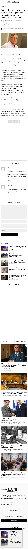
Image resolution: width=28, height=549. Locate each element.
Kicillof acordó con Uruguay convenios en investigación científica (12, 419)
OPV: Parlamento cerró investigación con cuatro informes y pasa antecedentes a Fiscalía (14, 392)
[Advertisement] (14, 141)
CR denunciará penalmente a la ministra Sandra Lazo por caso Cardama (17, 269)
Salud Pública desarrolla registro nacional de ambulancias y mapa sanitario (17, 248)
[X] (12, 121)
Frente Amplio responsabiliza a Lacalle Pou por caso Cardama (17, 261)
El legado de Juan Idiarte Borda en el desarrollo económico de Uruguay (13, 446)
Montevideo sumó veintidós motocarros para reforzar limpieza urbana (16, 255)
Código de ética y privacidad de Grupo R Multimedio (14, 520)
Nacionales (3, 6)
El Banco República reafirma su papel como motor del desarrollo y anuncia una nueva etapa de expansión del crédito (13, 365)
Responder (9, 180)
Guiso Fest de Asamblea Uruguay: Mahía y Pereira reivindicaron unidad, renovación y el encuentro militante (13, 474)
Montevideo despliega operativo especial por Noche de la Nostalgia (17, 276)
